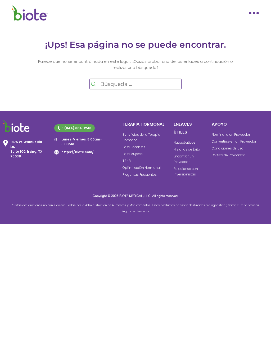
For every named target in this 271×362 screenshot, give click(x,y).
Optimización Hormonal (142, 167)
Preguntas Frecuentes (140, 174)
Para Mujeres (133, 154)
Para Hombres (134, 147)
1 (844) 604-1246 (76, 128)
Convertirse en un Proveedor (234, 141)
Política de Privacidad (228, 155)
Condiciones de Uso (227, 148)
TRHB (127, 160)
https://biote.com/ (77, 152)
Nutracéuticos (185, 142)
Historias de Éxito (187, 149)
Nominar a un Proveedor (231, 134)
